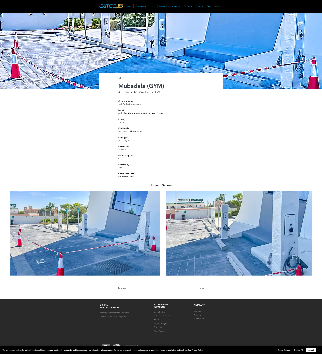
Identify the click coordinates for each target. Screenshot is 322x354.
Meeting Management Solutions (114, 312)
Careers (197, 315)
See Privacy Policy (195, 350)
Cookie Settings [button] (284, 350)
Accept (311, 350)
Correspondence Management (114, 316)
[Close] (318, 350)
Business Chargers (162, 316)
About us (198, 311)
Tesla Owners (159, 331)
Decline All (298, 350)
